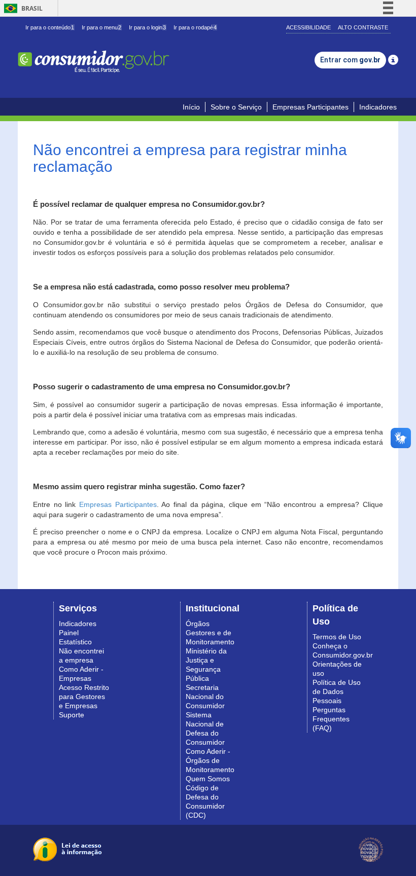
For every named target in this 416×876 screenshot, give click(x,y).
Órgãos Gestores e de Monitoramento (210, 632)
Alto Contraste (363, 27)
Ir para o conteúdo (49, 27)
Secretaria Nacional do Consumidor (205, 696)
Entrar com (350, 60)
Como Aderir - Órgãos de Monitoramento (210, 760)
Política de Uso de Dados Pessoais (337, 691)
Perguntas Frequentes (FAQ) (331, 719)
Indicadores (378, 107)
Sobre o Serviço (236, 107)
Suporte (71, 715)
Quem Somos (208, 779)
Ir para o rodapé (195, 27)
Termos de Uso (337, 637)
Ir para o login (147, 27)
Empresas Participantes (310, 107)
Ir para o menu (101, 27)
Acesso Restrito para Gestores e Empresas (84, 696)
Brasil (21, 8)
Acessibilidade (308, 27)
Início (191, 107)
